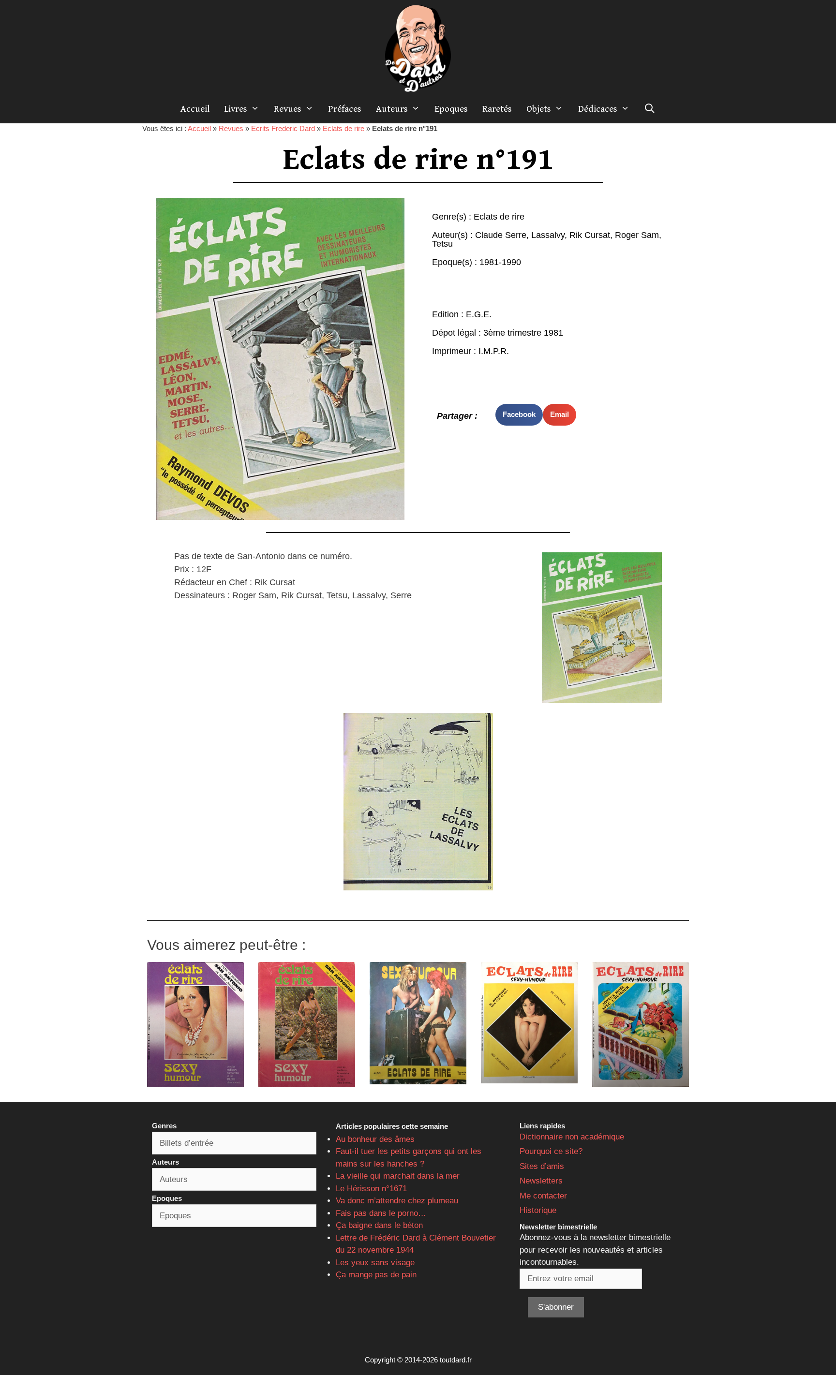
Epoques (451, 108)
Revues (287, 108)
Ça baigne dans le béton (379, 1225)
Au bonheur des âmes (375, 1139)
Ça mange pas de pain (376, 1274)
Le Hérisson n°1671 (371, 1188)
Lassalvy (548, 235)
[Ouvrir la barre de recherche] (650, 108)
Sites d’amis (542, 1166)
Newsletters (541, 1180)
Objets (538, 108)
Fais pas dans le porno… (381, 1213)
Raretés (497, 108)
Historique (538, 1210)
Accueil (194, 108)
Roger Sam (637, 235)
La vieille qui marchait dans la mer (398, 1176)
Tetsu (442, 244)
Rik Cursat (589, 235)
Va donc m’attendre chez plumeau (397, 1200)
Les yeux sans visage (375, 1262)
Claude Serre (500, 235)
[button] (519, 415)
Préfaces (344, 108)
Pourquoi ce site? (551, 1151)
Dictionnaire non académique (572, 1136)
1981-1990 (500, 262)
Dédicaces (597, 108)
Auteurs (392, 108)
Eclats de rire (343, 128)
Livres (235, 108)
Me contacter (543, 1195)
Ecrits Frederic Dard (283, 128)
